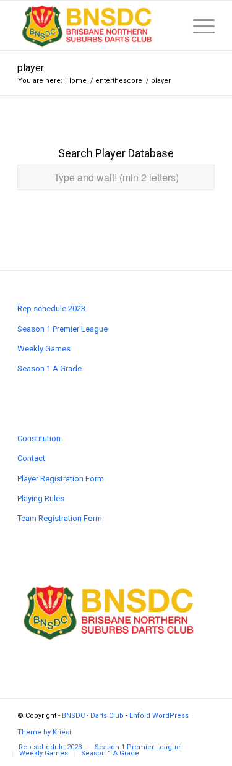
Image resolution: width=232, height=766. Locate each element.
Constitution (39, 438)
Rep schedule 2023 (51, 308)
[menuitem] (50, 747)
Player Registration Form (60, 478)
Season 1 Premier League (62, 329)
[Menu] (198, 25)
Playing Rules (40, 498)
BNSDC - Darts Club (93, 716)
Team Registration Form (59, 518)
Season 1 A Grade (49, 368)
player (30, 68)
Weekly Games (44, 348)
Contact (31, 458)
